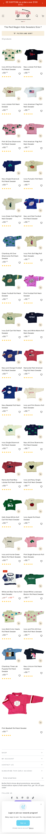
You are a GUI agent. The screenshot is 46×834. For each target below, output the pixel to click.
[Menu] (3, 16)
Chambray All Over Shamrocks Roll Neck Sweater (10, 256)
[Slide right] (42, 3)
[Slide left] (4, 3)
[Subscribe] (43, 778)
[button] (37, 16)
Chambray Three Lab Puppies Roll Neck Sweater (10, 669)
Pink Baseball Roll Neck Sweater (14, 728)
